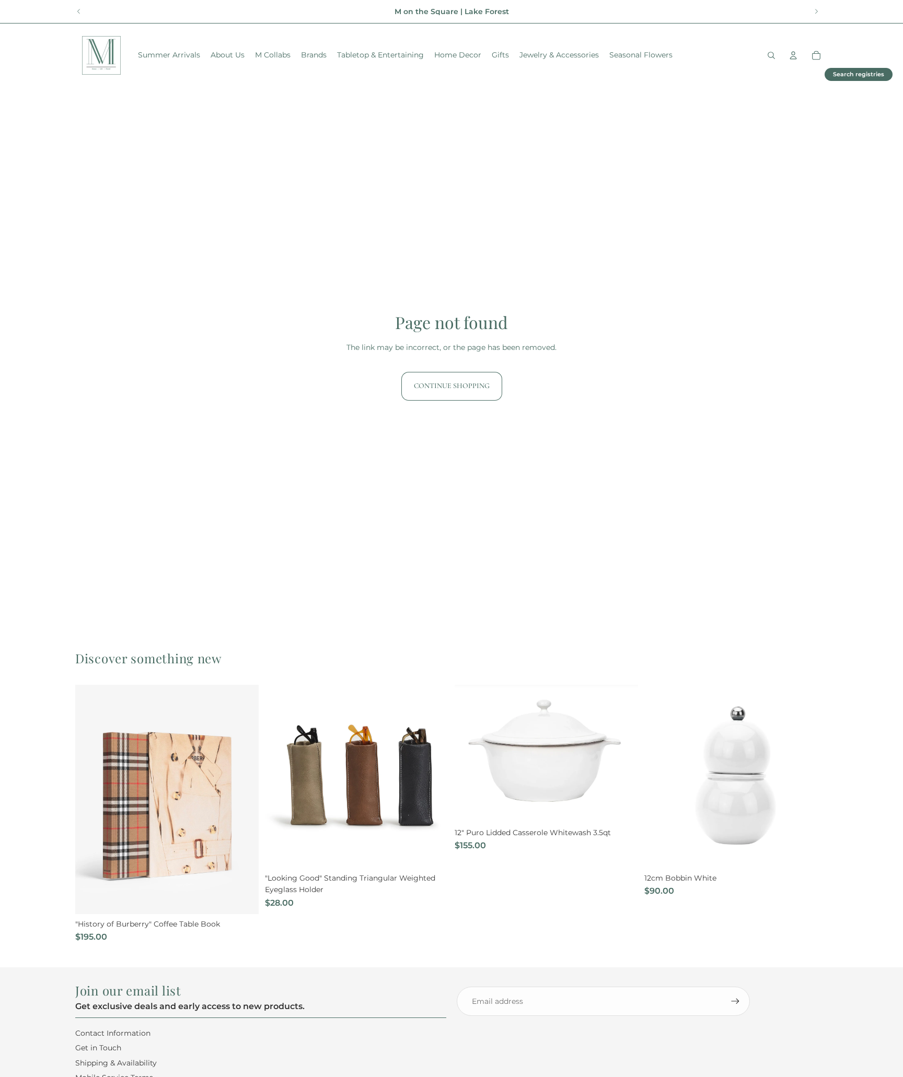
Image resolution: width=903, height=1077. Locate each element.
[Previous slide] (78, 11)
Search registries (858, 74)
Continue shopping (452, 385)
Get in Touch (98, 1047)
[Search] (771, 55)
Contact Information (112, 1032)
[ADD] (242, 897)
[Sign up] (735, 1001)
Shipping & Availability (116, 1062)
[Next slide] (816, 11)
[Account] (793, 55)
